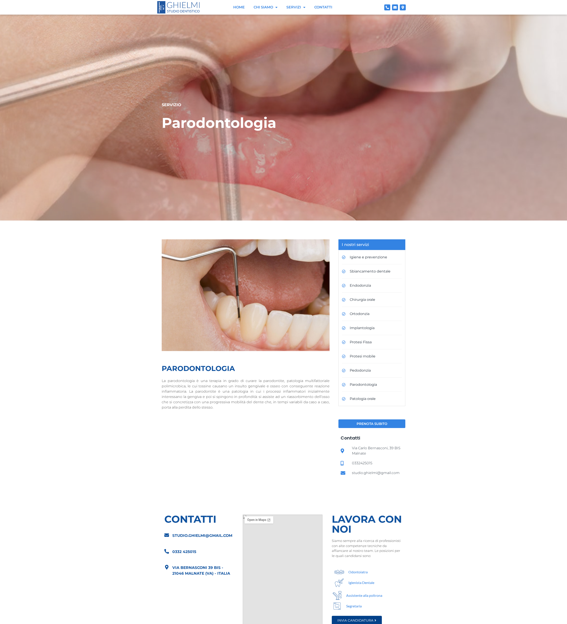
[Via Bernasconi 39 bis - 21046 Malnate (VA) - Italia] (166, 567)
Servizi (293, 7)
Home (239, 7)
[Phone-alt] (387, 7)
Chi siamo (263, 7)
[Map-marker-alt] (403, 7)
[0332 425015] (166, 551)
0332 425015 (184, 551)
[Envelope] (395, 7)
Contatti (323, 7)
